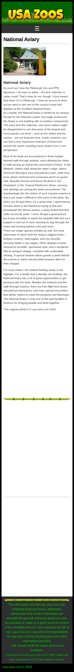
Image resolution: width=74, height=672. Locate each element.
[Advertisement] (37, 359)
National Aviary (21, 39)
